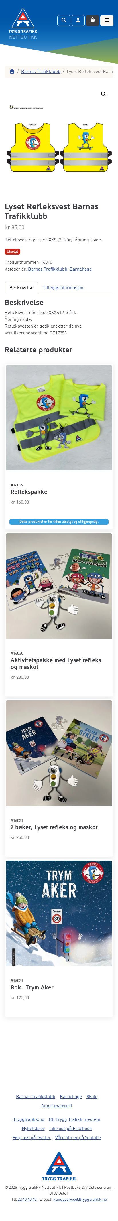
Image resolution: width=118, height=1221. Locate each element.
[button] (104, 94)
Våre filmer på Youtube (78, 1138)
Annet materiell (56, 1106)
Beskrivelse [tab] (21, 288)
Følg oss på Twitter (32, 1138)
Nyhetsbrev (33, 1129)
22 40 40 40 (27, 1200)
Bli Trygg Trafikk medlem (74, 1119)
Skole (91, 1097)
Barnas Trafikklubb (40, 72)
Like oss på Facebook (70, 1129)
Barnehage (81, 269)
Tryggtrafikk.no (28, 1119)
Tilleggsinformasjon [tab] (63, 288)
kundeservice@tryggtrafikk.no (80, 1200)
